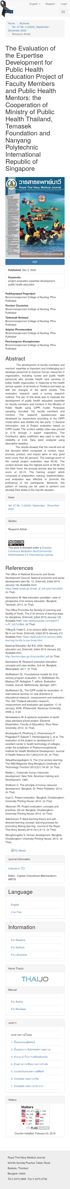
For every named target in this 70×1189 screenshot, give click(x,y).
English (15, 904)
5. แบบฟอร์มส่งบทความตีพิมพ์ (27, 1071)
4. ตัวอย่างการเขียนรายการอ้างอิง (29, 1064)
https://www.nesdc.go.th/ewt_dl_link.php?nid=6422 (34, 588)
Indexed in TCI (16, 868)
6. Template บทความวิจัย (25, 1078)
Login (64, 4)
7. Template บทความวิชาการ (27, 1086)
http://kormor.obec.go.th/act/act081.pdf (27, 656)
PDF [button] (35, 262)
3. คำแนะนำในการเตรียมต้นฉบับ (29, 1056)
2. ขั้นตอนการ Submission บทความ (30, 1049)
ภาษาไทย (16, 912)
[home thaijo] (35, 979)
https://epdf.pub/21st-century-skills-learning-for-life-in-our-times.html (34, 638)
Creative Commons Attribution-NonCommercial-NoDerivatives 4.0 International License (30, 551)
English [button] (33, 4)
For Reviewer (18, 1009)
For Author (17, 1001)
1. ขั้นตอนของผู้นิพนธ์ (23, 1042)
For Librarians (19, 954)
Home (11, 23)
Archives (24, 23)
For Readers (18, 940)
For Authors (17, 947)
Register (50, 4)
